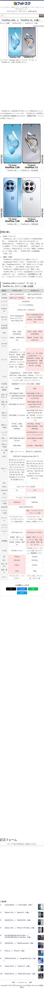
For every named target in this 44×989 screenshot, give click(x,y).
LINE (33, 589)
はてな (22, 593)
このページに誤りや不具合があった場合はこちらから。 (22, 844)
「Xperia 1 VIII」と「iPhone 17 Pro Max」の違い (19, 928)
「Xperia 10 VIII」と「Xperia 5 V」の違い (16, 966)
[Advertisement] (22, 87)
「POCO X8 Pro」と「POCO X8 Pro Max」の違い (19, 974)
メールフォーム (22, 982)
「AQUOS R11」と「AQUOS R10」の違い (17, 920)
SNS (30, 982)
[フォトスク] (22, 5)
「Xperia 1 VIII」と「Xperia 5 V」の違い (16, 912)
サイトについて (12, 11)
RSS (13, 982)
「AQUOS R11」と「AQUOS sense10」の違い (18, 943)
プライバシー (22, 11)
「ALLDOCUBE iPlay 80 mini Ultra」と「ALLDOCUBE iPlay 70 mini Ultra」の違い (17, 936)
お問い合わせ (32, 11)
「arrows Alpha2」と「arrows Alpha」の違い (18, 905)
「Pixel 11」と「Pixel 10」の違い (14, 951)
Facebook (22, 589)
